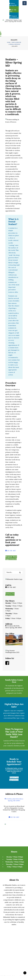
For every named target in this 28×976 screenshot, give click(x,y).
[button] (20, 572)
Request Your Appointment (11, 558)
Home (8, 42)
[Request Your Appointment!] (0, 34)
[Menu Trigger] (24, 3)
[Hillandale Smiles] (13, 24)
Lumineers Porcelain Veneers (14, 741)
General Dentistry (14, 44)
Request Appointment (14, 17)
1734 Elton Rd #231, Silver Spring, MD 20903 (13, 627)
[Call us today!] (0, 35)
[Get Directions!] (0, 32)
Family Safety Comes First (14, 681)
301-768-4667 (11, 551)
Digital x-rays (8, 710)
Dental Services (16, 42)
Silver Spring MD (13, 4)
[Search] (14, 572)
